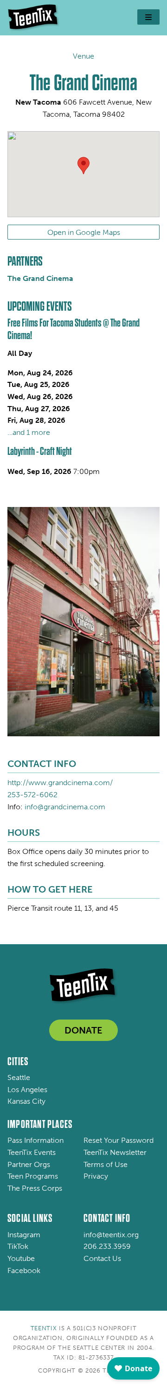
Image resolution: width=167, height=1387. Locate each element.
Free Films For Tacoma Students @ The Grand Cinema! (73, 329)
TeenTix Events (31, 1152)
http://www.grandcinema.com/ (60, 782)
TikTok (17, 1246)
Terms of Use (106, 1164)
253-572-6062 (32, 794)
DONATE (83, 1030)
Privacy (96, 1176)
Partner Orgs (28, 1164)
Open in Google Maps (83, 232)
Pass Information (35, 1140)
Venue (83, 56)
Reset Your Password (119, 1140)
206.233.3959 (107, 1246)
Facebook (23, 1270)
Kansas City (26, 1101)
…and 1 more (28, 432)
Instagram (23, 1234)
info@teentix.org (111, 1234)
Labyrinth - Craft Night (39, 451)
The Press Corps (34, 1188)
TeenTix (44, 1328)
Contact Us (102, 1258)
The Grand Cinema (40, 278)
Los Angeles (27, 1089)
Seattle (18, 1077)
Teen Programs (32, 1176)
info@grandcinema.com (65, 806)
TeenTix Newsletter (115, 1152)
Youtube (21, 1258)
